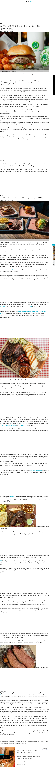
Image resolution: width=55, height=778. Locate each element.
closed (43, 500)
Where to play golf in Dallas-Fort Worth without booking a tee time (26, 763)
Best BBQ (12, 496)
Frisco (38, 387)
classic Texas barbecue (14, 270)
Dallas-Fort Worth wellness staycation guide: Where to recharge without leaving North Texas (28, 757)
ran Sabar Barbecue (36, 470)
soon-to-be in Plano (36, 385)
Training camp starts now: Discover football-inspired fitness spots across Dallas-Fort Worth (28, 751)
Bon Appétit (21, 425)
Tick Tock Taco (28, 306)
